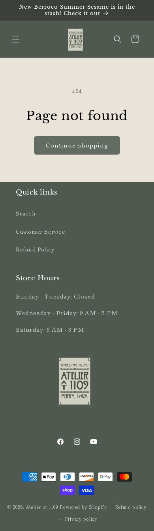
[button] (15, 39)
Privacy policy (81, 519)
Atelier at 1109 (42, 506)
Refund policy (130, 507)
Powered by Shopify (83, 506)
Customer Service (40, 231)
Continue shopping (77, 145)
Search (26, 213)
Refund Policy (35, 249)
